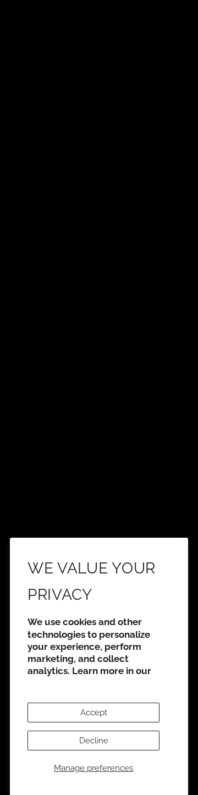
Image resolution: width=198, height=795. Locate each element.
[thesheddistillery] (99, 391)
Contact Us (99, 528)
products (98, 241)
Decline (93, 741)
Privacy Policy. (59, 682)
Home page (133, 212)
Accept (93, 712)
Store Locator (99, 511)
